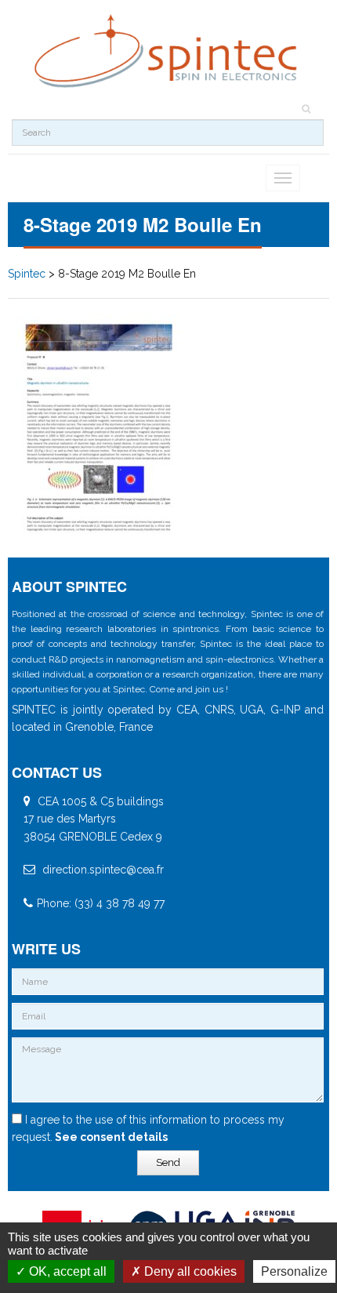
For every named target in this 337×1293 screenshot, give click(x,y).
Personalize (294, 1271)
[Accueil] (168, 51)
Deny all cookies (189, 1271)
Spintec (26, 273)
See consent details (110, 1137)
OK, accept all (66, 1271)
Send (168, 1162)
